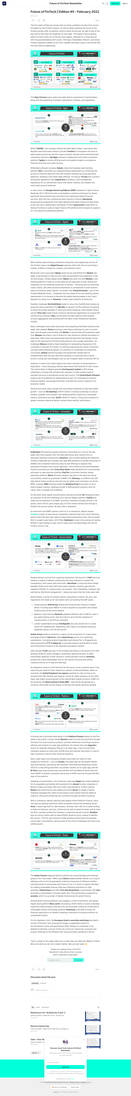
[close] (83, 1039)
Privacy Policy (80, 1073)
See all (34, 1053)
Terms (78, 1082)
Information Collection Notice (64, 1073)
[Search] (103, 3)
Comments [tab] (35, 983)
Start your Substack (60, 1087)
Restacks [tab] (43, 983)
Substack (56, 1092)
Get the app (75, 1087)
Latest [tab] (38, 1007)
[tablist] (39, 983)
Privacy (72, 1082)
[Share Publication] (107, 3)
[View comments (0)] (39, 20)
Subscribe (115, 3)
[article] (65, 1017)
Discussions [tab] (45, 1007)
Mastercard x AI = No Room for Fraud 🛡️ (48, 1013)
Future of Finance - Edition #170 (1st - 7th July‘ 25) (47, 1015)
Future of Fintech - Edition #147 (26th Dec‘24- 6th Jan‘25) (49, 1029)
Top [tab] (33, 1007)
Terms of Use (74, 1071)
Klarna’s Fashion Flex (40, 1026)
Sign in (125, 3)
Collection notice (86, 1082)
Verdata (34, 514)
